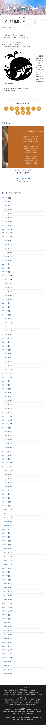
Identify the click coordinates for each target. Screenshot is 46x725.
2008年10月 (6, 564)
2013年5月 (5, 350)
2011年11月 (6, 420)
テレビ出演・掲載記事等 (23, 717)
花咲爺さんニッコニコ (10, 699)
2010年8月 (5, 478)
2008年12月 (6, 556)
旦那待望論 (8, 692)
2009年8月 (5, 525)
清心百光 (39, 711)
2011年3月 (5, 451)
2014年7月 (5, 295)
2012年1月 (5, 412)
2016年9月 (5, 198)
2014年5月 (5, 303)
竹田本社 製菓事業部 (27, 719)
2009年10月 (6, 517)
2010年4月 (5, 494)
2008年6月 (5, 580)
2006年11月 (6, 654)
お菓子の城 (16, 719)
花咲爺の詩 (23, 698)
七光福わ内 (6, 711)
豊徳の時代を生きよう (32, 705)
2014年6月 (5, 299)
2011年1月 (5, 459)
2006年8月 (5, 666)
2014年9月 (5, 287)
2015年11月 (6, 233)
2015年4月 (5, 260)
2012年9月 (5, 381)
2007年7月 (5, 623)
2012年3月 (5, 404)
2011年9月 (5, 428)
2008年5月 (5, 584)
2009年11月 (6, 513)
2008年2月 (5, 595)
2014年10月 (6, 283)
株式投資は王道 (19, 705)
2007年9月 (5, 615)
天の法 (38, 701)
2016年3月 (5, 217)
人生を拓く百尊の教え (27, 713)
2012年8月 (5, 385)
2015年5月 (5, 256)
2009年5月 (5, 537)
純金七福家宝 (30, 711)
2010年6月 (5, 486)
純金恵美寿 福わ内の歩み (34, 709)
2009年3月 (5, 545)
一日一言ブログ (27, 687)
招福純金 (23, 708)
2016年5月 (5, 209)
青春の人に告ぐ (24, 690)
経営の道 (10, 705)
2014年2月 (5, 315)
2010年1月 (5, 506)
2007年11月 (6, 607)
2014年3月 (5, 311)
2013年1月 (5, 365)
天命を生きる (8, 703)
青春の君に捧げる (35, 699)
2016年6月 (5, 206)
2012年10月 (6, 377)
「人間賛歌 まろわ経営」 (23, 170)
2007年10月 (6, 611)
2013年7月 (5, 342)
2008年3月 (5, 591)
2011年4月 (5, 447)
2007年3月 (5, 638)
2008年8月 (5, 572)
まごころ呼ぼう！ (8, 709)
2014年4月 (5, 307)
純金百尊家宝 (36, 717)
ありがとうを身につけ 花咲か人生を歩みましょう (26, 692)
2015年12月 (6, 229)
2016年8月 (5, 202)
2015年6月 (5, 252)
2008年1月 (5, 599)
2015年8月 (5, 244)
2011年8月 (5, 432)
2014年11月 (6, 280)
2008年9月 (5, 568)
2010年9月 (5, 475)
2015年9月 (5, 241)
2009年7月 (5, 529)
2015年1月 (5, 272)
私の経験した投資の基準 (17, 694)
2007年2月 (5, 642)
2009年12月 (6, 510)
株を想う (41, 694)
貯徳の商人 (5, 694)
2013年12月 (6, 322)
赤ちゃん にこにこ (23, 699)
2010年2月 (5, 502)
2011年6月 (5, 439)
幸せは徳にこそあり (31, 694)
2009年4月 (5, 541)
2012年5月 (5, 397)
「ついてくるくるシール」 (23, 178)
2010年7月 (5, 482)
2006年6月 (5, 673)
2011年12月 (6, 416)
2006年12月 (6, 650)
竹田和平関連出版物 (10, 717)
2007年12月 (6, 603)
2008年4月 (5, 588)
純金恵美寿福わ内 (19, 709)
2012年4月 (5, 400)
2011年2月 (5, 455)
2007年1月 (5, 646)
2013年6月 (5, 346)
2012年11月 (6, 373)
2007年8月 (5, 619)
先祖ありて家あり (9, 701)
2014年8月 (5, 291)
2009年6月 (5, 533)
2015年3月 (5, 264)
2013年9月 (5, 334)
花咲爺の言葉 (23, 689)
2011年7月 (5, 436)
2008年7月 (5, 576)
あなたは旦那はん (18, 703)
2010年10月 (6, 471)
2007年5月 (5, 630)
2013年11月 (6, 326)
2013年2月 (5, 361)
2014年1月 (5, 319)
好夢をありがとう (35, 690)
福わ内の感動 (21, 711)
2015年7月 (5, 248)
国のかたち (28, 703)
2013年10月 (6, 330)
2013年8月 (5, 338)
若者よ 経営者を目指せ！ (11, 690)
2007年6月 (5, 627)
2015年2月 (5, 268)
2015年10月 (6, 237)
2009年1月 (5, 552)
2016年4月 (5, 213)
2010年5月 (5, 490)
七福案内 (13, 711)
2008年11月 (6, 560)
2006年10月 (6, 658)
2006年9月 (5, 662)
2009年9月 (5, 521)
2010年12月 (6, 463)
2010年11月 (6, 467)
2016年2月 (5, 221)
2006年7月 (5, 669)
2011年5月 (5, 443)
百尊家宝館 (16, 713)
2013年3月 (5, 358)
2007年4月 (5, 634)
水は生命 (31, 701)
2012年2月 (5, 408)
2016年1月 (5, 225)
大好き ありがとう (21, 701)
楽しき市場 (37, 703)
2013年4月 (5, 354)
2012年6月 (5, 393)
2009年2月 (5, 549)
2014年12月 (6, 276)
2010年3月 (5, 498)
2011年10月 (6, 424)
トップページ (16, 687)
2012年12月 (6, 369)
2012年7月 (5, 389)
